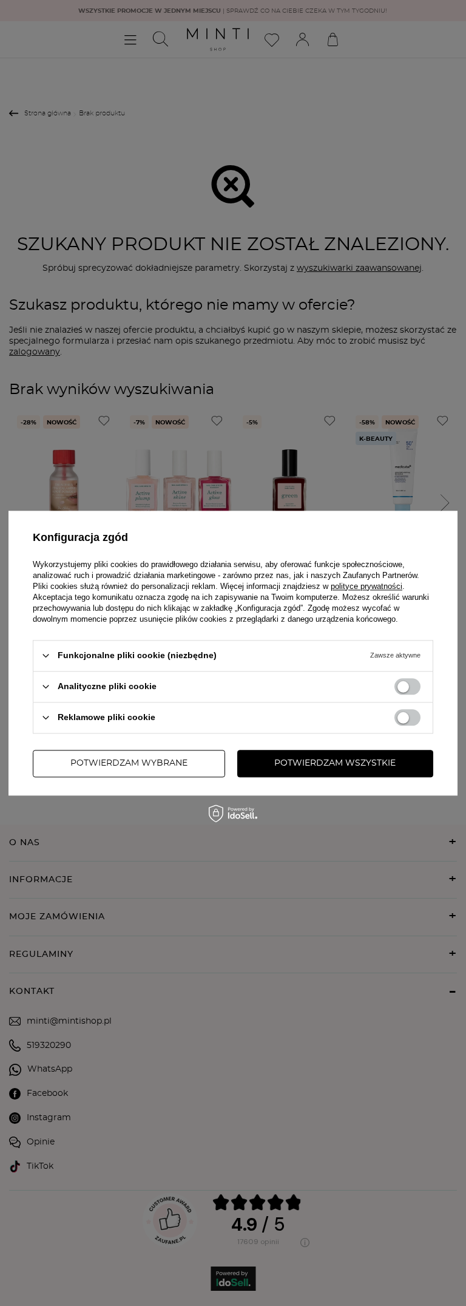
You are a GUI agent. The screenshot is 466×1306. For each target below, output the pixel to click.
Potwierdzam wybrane (128, 763)
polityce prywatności (366, 586)
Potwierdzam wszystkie (335, 763)
